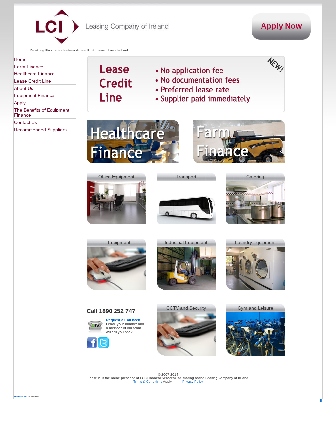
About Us (23, 88)
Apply (20, 102)
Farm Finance (28, 66)
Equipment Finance (34, 95)
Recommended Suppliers (40, 129)
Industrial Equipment (186, 242)
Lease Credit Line (32, 81)
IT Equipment (116, 242)
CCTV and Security (186, 308)
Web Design (20, 396)
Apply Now (281, 25)
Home (20, 59)
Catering (255, 176)
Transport (186, 176)
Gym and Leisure (255, 308)
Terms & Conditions (147, 381)
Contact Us (25, 122)
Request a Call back (123, 320)
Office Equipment (116, 176)
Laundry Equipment (255, 242)
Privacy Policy (192, 381)
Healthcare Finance (34, 73)
